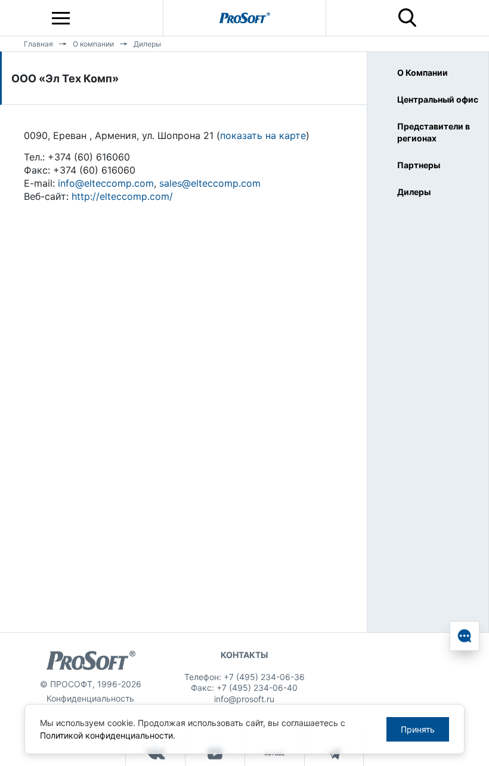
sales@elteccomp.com (210, 183)
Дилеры (147, 43)
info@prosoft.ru (244, 699)
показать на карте (263, 135)
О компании (93, 43)
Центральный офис (437, 99)
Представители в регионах (433, 132)
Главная (38, 43)
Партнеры (418, 165)
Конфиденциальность (90, 698)
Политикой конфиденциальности (106, 735)
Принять (418, 729)
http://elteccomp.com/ (122, 196)
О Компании (422, 72)
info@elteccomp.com (106, 183)
